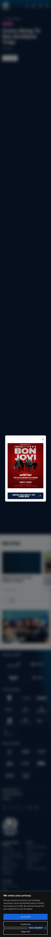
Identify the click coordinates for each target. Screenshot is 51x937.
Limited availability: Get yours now (23, 496)
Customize (25, 924)
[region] (25, 914)
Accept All (25, 916)
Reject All (25, 931)
